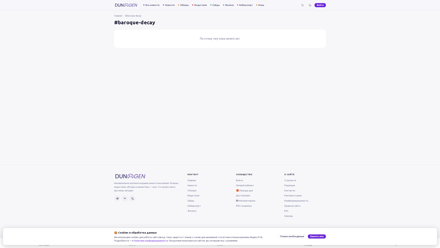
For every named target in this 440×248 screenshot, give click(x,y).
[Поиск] (302, 5)
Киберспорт (246, 5)
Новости (170, 5)
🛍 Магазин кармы (245, 200)
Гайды (216, 5)
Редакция (289, 185)
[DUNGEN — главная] (126, 5)
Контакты (289, 190)
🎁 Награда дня (244, 190)
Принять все (317, 236)
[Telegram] (117, 198)
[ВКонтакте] (125, 198)
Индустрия (200, 5)
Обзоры (184, 5)
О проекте (290, 180)
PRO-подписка (244, 205)
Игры (261, 5)
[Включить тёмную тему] (310, 5)
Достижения (243, 195)
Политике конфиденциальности (151, 240)
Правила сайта (292, 205)
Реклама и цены (293, 195)
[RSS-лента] (132, 198)
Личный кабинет (245, 185)
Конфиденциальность (296, 200)
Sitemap (288, 216)
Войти (320, 5)
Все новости (152, 5)
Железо (229, 5)
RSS (286, 210)
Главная (118, 16)
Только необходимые (292, 236)
